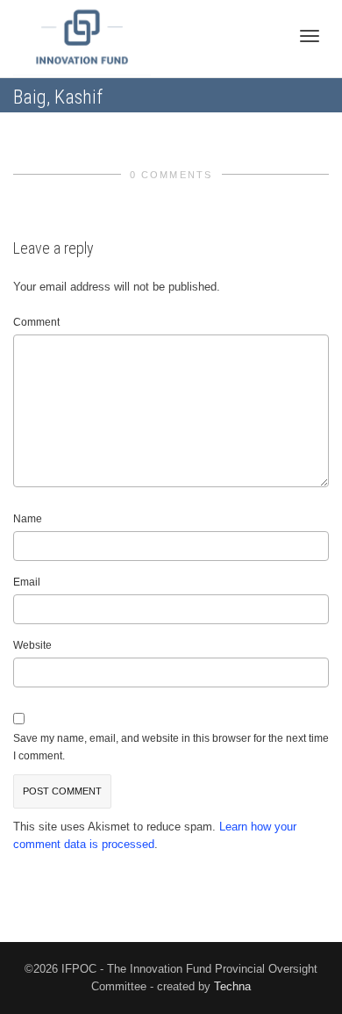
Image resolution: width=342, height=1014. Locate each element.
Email (26, 582)
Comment (36, 322)
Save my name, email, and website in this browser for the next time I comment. (171, 747)
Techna (232, 986)
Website (32, 645)
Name (27, 519)
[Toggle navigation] (309, 36)
